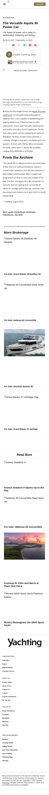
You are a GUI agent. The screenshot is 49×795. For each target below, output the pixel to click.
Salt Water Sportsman (10, 750)
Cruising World (7, 743)
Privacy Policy (7, 682)
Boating (5, 739)
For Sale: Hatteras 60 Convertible (20, 320)
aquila (10, 212)
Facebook (5, 714)
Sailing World (7, 746)
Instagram (5, 718)
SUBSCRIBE (40, 4)
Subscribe (5, 660)
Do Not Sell (6, 700)
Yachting (5, 761)
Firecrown (5, 782)
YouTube (5, 725)
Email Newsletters (8, 711)
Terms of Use (6, 686)
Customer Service (8, 671)
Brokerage (8, 17)
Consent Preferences (9, 696)
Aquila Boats (19, 212)
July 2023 (18, 215)
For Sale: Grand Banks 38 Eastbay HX (22, 274)
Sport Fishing (7, 753)
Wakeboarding (7, 757)
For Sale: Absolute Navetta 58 (18, 386)
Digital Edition (7, 667)
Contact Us (6, 689)
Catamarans (8, 215)
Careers (5, 693)
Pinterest (5, 721)
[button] (13, 45)
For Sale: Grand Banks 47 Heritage (21, 429)
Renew (4, 664)
